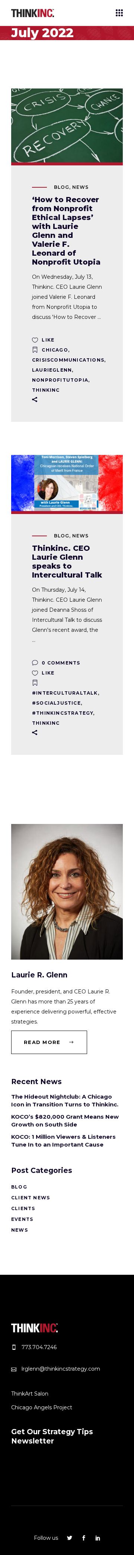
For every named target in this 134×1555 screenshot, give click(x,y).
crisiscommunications (68, 360)
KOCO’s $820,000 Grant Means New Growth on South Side (65, 1120)
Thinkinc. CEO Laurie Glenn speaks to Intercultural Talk (67, 561)
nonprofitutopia (60, 380)
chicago (55, 350)
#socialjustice (56, 703)
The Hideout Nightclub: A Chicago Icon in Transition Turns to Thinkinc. (64, 1100)
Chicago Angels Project (41, 1407)
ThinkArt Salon (29, 1393)
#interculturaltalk (65, 693)
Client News (30, 1197)
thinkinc (46, 390)
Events (22, 1219)
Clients (23, 1208)
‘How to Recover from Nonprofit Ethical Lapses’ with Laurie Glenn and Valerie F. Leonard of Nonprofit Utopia (66, 230)
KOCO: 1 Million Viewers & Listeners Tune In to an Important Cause (63, 1140)
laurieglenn (52, 370)
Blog (61, 187)
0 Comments (60, 663)
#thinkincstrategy (62, 713)
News (80, 187)
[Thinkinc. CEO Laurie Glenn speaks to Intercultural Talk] (67, 483)
